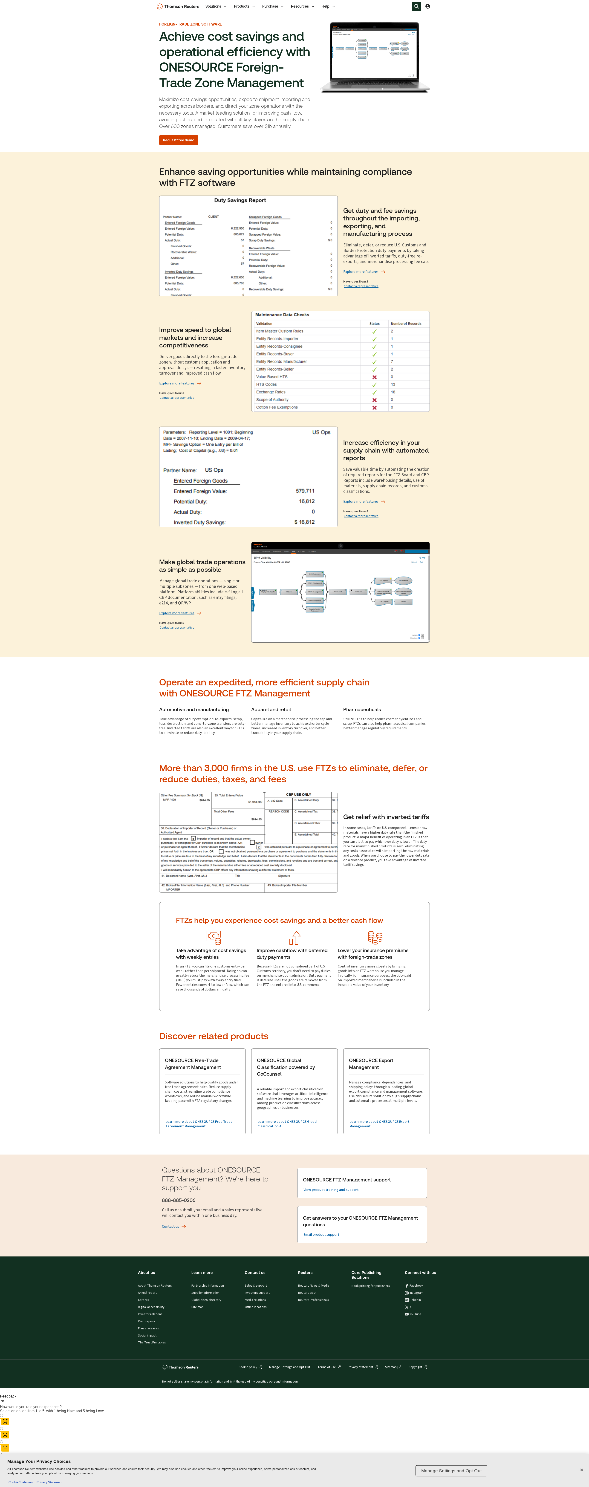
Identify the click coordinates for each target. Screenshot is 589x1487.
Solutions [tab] (213, 6)
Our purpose (147, 1321)
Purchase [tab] (270, 6)
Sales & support (256, 1286)
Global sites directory (206, 1300)
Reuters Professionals (313, 1300)
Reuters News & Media (313, 1286)
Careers (143, 1300)
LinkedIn (415, 1300)
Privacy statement (360, 1367)
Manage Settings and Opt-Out (289, 1367)
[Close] (582, 1470)
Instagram (416, 1293)
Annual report (147, 1293)
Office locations (256, 1307)
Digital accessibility (151, 1307)
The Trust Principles (152, 1342)
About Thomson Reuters (155, 1286)
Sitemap (391, 1367)
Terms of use (327, 1367)
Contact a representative (361, 286)
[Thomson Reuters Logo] (179, 6)
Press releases (148, 1328)
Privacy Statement (48, 1482)
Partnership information (207, 1286)
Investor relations (150, 1314)
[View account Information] (427, 6)
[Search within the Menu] (416, 6)
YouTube (416, 1314)
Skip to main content (20, 3)
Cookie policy (248, 1367)
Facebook (416, 1286)
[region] (294, 1470)
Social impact (147, 1336)
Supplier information (205, 1293)
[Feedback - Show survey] (3, 1401)
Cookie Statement (21, 1482)
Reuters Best (307, 1293)
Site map (197, 1307)
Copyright (415, 1367)
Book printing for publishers (371, 1286)
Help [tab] (325, 6)
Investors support (257, 1293)
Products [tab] (241, 6)
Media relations (255, 1300)
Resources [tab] (300, 6)
